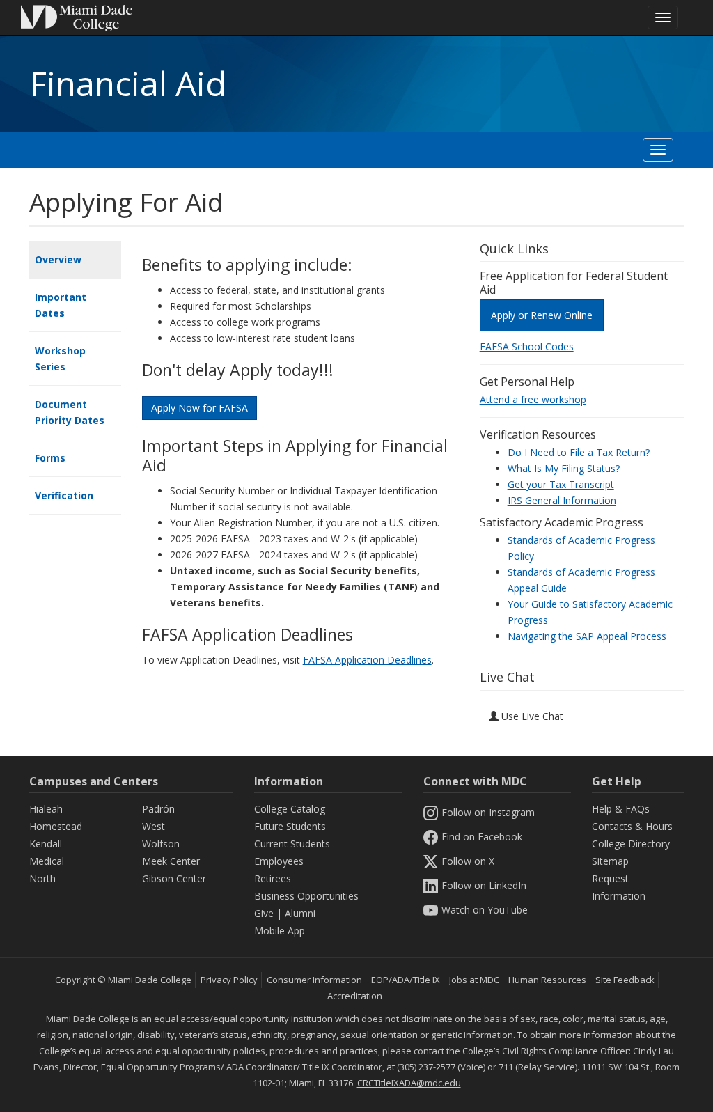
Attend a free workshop (533, 399)
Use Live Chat (531, 716)
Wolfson (161, 843)
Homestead (55, 826)
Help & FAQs (621, 808)
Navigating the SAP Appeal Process (587, 636)
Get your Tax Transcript (561, 484)
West (153, 826)
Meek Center (171, 861)
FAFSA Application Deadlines (367, 659)
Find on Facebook (481, 836)
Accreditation (354, 995)
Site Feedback (625, 979)
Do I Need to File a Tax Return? (579, 452)
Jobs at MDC (474, 979)
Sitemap (610, 861)
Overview (58, 259)
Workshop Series (60, 358)
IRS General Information (562, 500)
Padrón (158, 808)
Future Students (290, 826)
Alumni (300, 913)
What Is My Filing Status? (564, 468)
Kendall (45, 843)
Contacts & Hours (632, 826)
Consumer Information (314, 979)
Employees (279, 861)
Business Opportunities (306, 895)
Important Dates (60, 305)
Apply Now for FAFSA (199, 407)
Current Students (292, 843)
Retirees (272, 878)
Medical (46, 861)
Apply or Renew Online (542, 315)
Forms (50, 457)
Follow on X (467, 861)
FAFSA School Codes (527, 346)
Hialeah (46, 808)
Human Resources (547, 979)
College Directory (631, 843)
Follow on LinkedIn (483, 885)
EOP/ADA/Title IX (405, 979)
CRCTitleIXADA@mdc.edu (409, 1082)
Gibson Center (174, 878)
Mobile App (279, 930)
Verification (64, 495)
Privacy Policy (229, 979)
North (42, 878)
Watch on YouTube (484, 909)
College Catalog (289, 808)
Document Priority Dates (69, 412)
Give (264, 913)
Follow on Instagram (488, 812)
